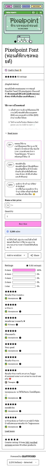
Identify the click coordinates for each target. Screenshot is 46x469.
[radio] (23, 150)
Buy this (23, 224)
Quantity (9, 211)
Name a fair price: (13, 200)
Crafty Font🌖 (14, 70)
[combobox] (16, 255)
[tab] (15, 42)
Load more (10, 431)
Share (36, 255)
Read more (13, 133)
